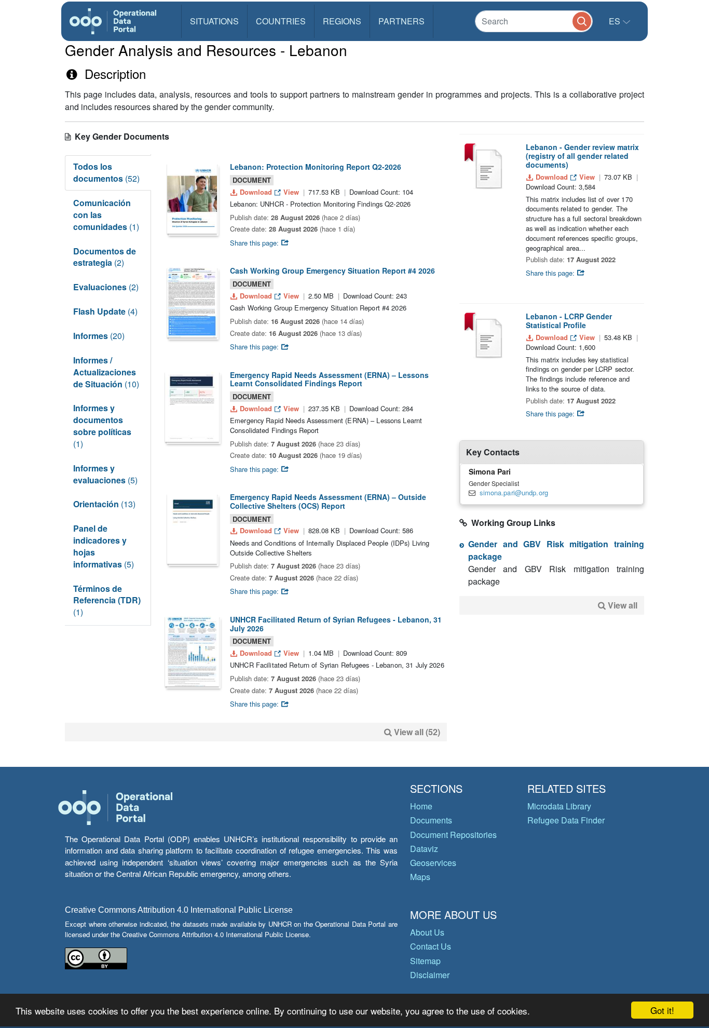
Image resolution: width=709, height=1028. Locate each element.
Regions (342, 21)
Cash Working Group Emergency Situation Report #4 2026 (332, 270)
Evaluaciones (106, 287)
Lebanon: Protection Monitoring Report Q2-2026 (315, 166)
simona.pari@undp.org (514, 492)
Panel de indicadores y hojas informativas (103, 546)
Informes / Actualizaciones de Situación (106, 372)
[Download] (192, 199)
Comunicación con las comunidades (106, 215)
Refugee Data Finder (566, 820)
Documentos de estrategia (104, 257)
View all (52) (417, 732)
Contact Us (430, 946)
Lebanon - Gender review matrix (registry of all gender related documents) (582, 156)
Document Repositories (453, 835)
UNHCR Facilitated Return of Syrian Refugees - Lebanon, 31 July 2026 (336, 623)
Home (421, 806)
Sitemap (425, 961)
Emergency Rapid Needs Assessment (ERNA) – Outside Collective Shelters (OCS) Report (328, 501)
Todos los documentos (106, 172)
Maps (420, 877)
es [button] (615, 21)
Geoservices (433, 863)
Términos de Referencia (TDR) (107, 600)
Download (256, 192)
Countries (281, 21)
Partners (401, 21)
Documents (431, 820)
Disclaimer (429, 975)
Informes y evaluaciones (105, 474)
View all (622, 605)
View (291, 192)
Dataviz (424, 849)
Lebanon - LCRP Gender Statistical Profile (569, 320)
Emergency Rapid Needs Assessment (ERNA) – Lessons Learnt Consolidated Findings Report (329, 379)
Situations (214, 21)
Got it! (662, 1010)
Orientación (104, 504)
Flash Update (105, 311)
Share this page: (255, 243)
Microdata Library (559, 806)
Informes (99, 336)
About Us (427, 932)
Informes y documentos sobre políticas (102, 426)
